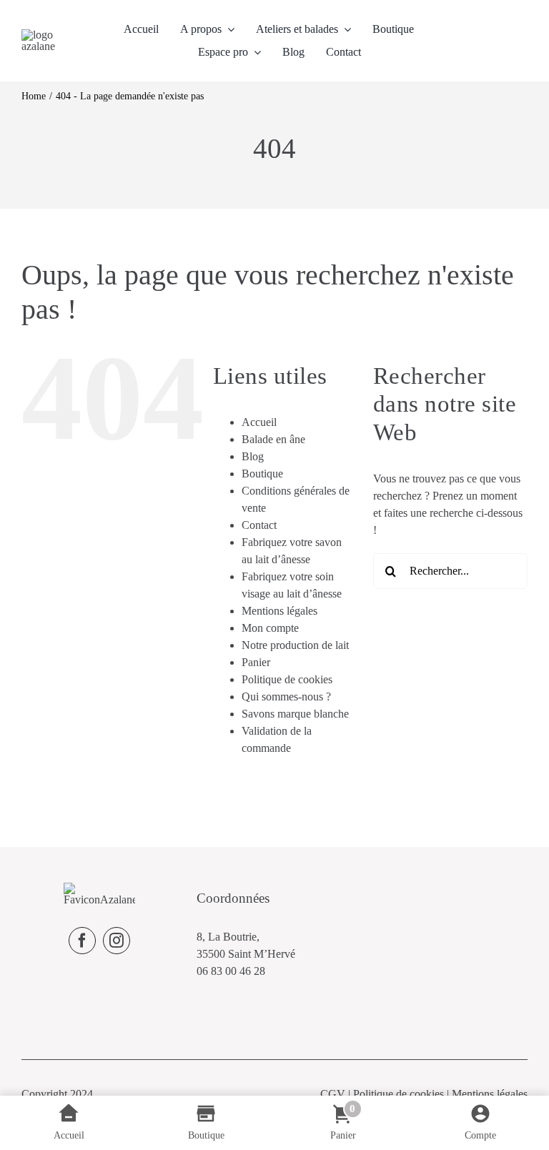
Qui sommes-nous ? (286, 696)
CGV (332, 1094)
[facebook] (82, 940)
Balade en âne (273, 439)
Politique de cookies (287, 679)
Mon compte (270, 628)
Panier (256, 662)
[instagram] (116, 940)
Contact (259, 525)
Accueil (259, 422)
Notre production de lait (295, 645)
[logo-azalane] (50, 35)
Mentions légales (279, 611)
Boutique (262, 473)
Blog (253, 456)
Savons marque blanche (295, 714)
